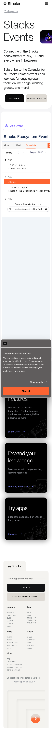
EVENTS (10, 621)
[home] (11, 3)
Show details (36, 382)
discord (31, 640)
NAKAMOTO (31, 623)
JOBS (9, 648)
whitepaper (12, 643)
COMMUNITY (11, 624)
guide (9, 637)
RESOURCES (11, 646)
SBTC (29, 613)
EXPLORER (11, 662)
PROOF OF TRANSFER (31, 619)
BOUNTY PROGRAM (14, 665)
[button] (46, 3)
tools (9, 640)
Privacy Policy (14, 667)
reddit (30, 643)
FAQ (8, 659)
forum (29, 648)
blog (9, 618)
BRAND (9, 627)
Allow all (26, 391)
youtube (31, 646)
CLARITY (31, 615)
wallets (10, 613)
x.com (29, 637)
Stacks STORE (13, 670)
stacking (11, 615)
